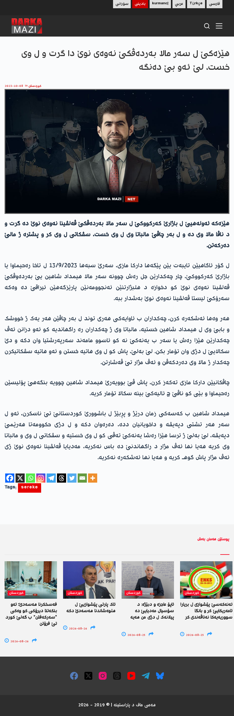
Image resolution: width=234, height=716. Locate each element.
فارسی (214, 4)
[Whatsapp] (30, 478)
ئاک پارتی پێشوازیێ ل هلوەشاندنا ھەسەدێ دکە (90, 608)
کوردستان (35, 86)
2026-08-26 (19, 641)
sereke (29, 487)
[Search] (207, 26)
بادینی (140, 4)
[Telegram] (51, 478)
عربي (179, 4)
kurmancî (160, 4)
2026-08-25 (135, 635)
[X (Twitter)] (88, 676)
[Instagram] (40, 478)
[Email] (82, 478)
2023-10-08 (14, 86)
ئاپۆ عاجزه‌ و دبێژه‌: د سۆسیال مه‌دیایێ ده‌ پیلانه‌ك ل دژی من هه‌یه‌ (152, 611)
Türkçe (196, 4)
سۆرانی (121, 4)
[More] (92, 478)
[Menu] (219, 26)
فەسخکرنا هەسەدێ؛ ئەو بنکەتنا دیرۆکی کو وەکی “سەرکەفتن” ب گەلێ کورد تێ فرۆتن (31, 614)
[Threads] (61, 478)
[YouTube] (131, 676)
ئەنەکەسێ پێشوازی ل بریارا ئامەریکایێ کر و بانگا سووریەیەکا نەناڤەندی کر (206, 611)
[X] (20, 478)
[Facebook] (9, 478)
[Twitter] (71, 478)
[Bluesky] (160, 676)
